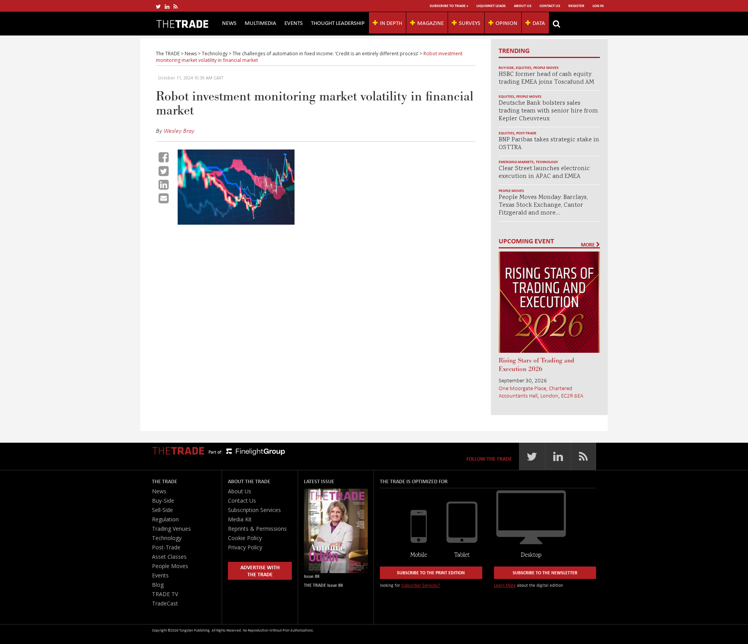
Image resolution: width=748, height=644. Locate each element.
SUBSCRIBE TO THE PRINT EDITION (431, 572)
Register (576, 5)
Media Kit (240, 519)
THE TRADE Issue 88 (323, 585)
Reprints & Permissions (257, 528)
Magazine (430, 22)
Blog (158, 584)
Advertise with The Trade (260, 570)
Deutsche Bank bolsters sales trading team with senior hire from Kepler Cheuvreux (548, 111)
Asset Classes (169, 556)
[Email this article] (164, 198)
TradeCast (165, 603)
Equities (523, 67)
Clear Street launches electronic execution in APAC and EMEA (544, 172)
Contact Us (550, 5)
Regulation (165, 519)
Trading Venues (171, 528)
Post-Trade (526, 132)
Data (539, 22)
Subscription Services (254, 510)
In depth (391, 22)
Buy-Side (506, 67)
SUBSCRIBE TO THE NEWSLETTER (545, 572)
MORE (588, 244)
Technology (547, 161)
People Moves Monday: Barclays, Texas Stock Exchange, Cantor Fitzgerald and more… (543, 205)
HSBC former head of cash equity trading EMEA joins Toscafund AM (546, 78)
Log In (598, 5)
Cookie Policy (245, 538)
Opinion (506, 22)
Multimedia (260, 22)
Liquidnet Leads (491, 5)
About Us (522, 5)
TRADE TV (165, 594)
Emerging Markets (516, 161)
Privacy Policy (245, 547)
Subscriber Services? (420, 585)
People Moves (546, 67)
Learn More (505, 585)
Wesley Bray (179, 130)
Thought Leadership (338, 22)
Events (293, 22)
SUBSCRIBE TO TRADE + (449, 5)
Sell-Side (162, 510)
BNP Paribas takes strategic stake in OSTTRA (549, 143)
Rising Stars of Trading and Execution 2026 (536, 364)
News (229, 22)
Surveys (469, 22)
